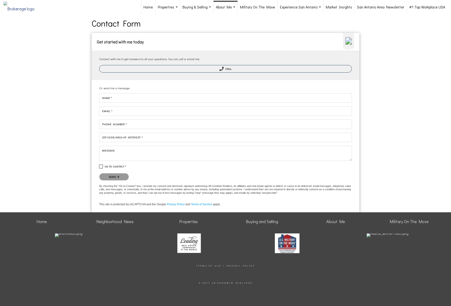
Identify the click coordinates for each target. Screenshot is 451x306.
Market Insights (339, 6)
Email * (107, 111)
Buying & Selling (198, 9)
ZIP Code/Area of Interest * (122, 137)
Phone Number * (114, 124)
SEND (113, 176)
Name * (107, 98)
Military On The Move (257, 6)
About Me (226, 9)
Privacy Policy (176, 204)
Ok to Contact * (116, 166)
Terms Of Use (209, 265)
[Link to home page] (21, 7)
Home (148, 6)
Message (108, 150)
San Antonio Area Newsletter (380, 6)
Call (228, 68)
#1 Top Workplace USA (427, 6)
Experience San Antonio (301, 9)
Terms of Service (201, 204)
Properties (168, 9)
